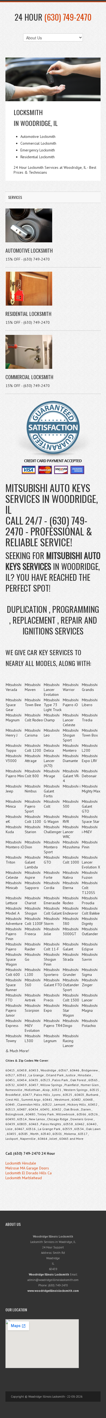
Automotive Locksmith (29, 250)
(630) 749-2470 (68, 17)
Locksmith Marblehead (23, 1177)
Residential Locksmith (28, 313)
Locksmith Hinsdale (20, 1163)
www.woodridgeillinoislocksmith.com (53, 1291)
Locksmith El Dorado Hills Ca (28, 1172)
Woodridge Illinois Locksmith (49, 1274)
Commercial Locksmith (29, 376)
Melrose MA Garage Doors (27, 1168)
